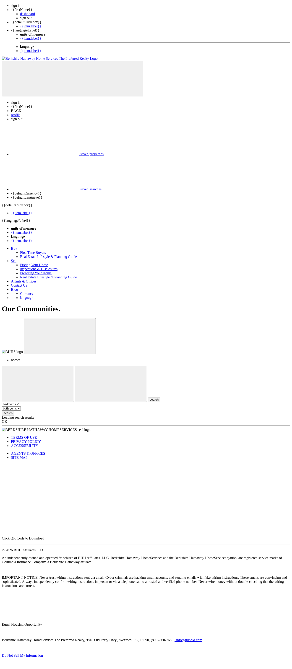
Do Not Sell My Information (22, 655)
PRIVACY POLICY (26, 441)
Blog (14, 289)
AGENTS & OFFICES (28, 453)
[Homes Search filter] (111, 384)
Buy (14, 248)
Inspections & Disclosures (38, 269)
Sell (13, 261)
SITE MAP (19, 457)
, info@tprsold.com (188, 640)
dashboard (27, 14)
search (8, 413)
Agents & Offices (23, 281)
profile (15, 115)
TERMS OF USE (24, 437)
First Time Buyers (33, 252)
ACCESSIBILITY (24, 446)
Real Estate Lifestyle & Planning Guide (48, 257)
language (26, 298)
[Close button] (60, 336)
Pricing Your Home (34, 265)
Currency (27, 294)
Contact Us (19, 285)
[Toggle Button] (72, 79)
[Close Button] (38, 384)
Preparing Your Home (36, 273)
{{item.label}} (30, 26)
